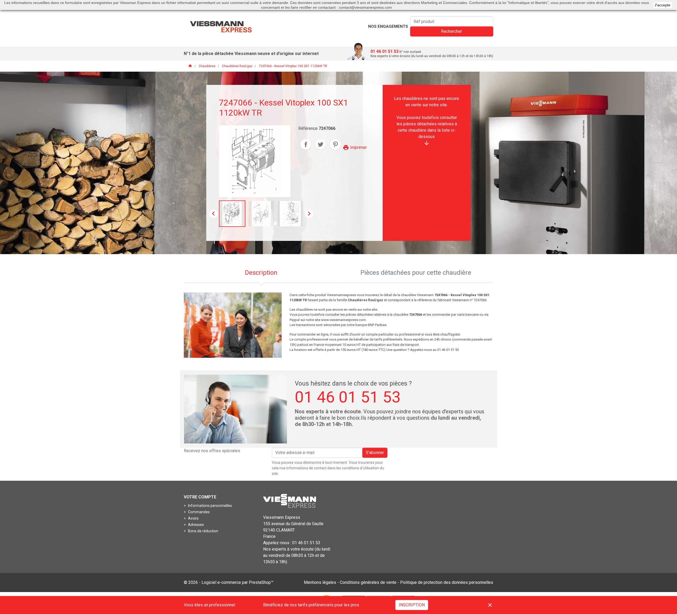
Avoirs (193, 518)
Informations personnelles (209, 505)
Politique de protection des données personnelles (446, 582)
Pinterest (335, 144)
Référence (308, 128)
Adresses (195, 525)
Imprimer (355, 147)
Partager (305, 144)
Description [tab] (261, 272)
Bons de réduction (202, 531)
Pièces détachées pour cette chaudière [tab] (415, 272)
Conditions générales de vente (368, 582)
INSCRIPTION (412, 604)
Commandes (198, 512)
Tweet (320, 144)
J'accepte (662, 5)
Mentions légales (320, 582)
